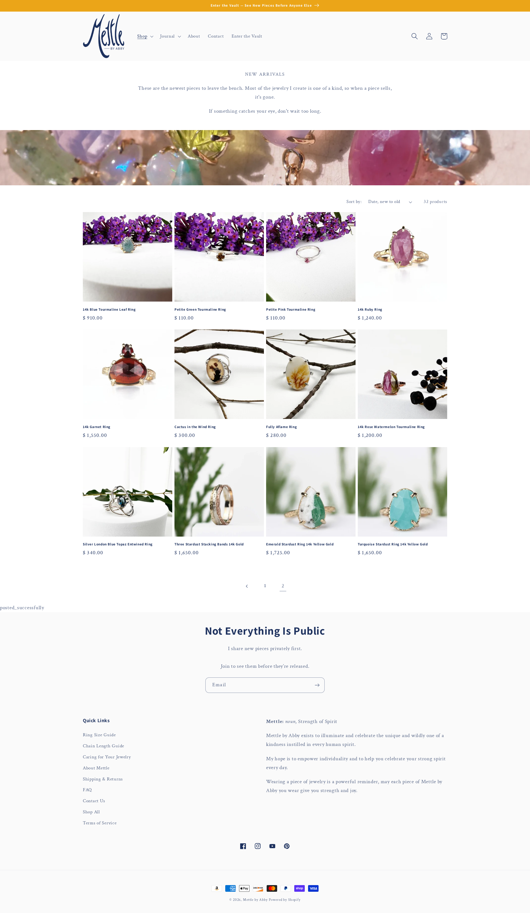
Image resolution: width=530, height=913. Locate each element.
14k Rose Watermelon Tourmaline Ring (391, 427)
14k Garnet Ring (96, 427)
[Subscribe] (317, 685)
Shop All (91, 812)
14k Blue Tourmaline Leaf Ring (109, 309)
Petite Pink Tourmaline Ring (290, 309)
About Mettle (96, 768)
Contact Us (94, 801)
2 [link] (283, 585)
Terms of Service (100, 823)
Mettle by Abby (255, 899)
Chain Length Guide (103, 746)
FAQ (87, 790)
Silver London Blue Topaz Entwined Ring (118, 544)
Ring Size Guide (99, 735)
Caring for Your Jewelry (107, 757)
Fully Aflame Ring (281, 427)
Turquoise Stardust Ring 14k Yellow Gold (393, 544)
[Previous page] (247, 586)
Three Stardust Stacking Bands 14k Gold (209, 544)
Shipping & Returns (103, 779)
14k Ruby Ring (370, 309)
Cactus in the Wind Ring (195, 427)
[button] (144, 36)
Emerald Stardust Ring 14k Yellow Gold (299, 544)
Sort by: (354, 202)
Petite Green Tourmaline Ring (200, 309)
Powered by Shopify (285, 899)
